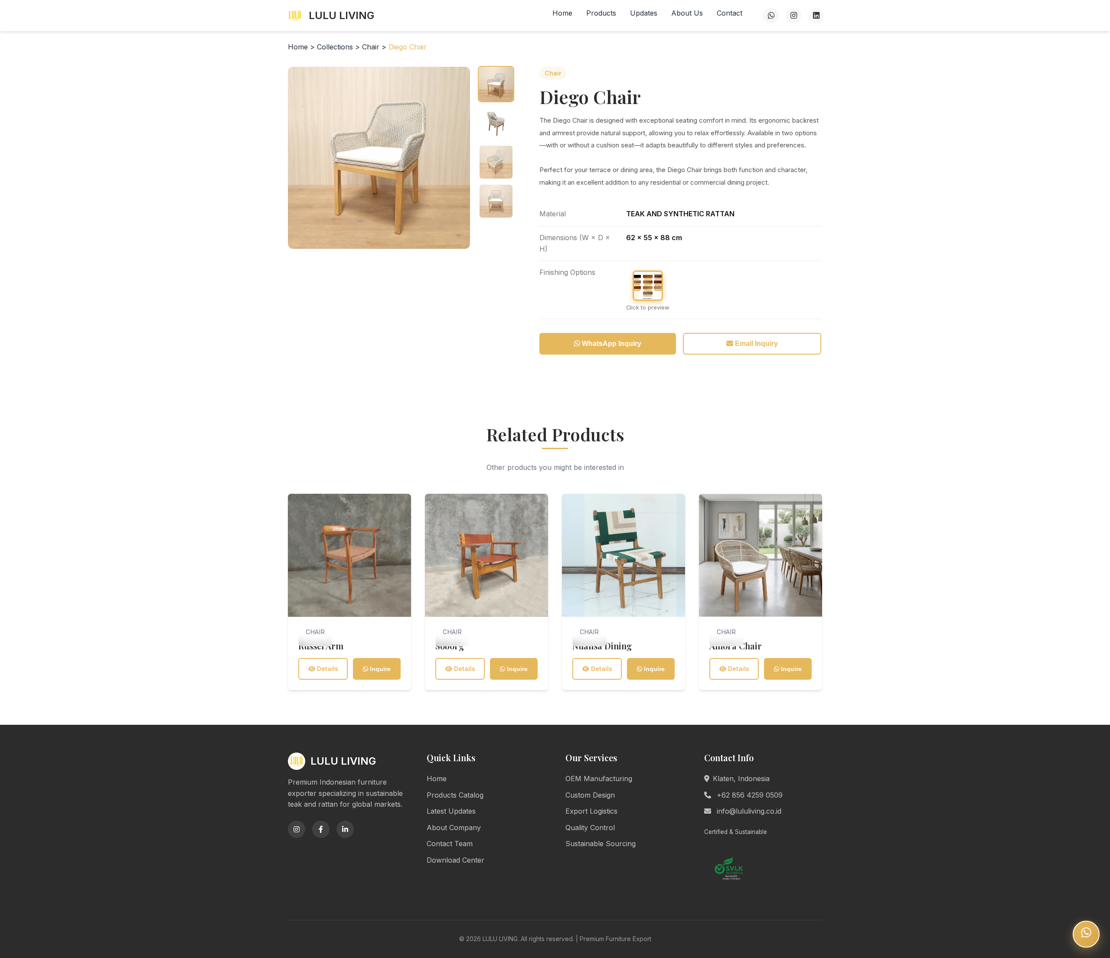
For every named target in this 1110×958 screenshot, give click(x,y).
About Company (454, 827)
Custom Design (590, 795)
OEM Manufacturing (598, 778)
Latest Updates (451, 811)
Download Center (455, 860)
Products (601, 13)
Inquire (379, 668)
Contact (729, 13)
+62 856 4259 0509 (749, 795)
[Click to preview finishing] (648, 285)
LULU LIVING (341, 15)
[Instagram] (793, 15)
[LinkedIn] (816, 15)
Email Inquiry (755, 343)
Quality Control (590, 827)
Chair (372, 46)
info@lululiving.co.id (748, 811)
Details (326, 668)
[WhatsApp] (771, 15)
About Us (687, 13)
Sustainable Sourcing (600, 843)
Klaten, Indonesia (741, 778)
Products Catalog (455, 795)
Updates (643, 13)
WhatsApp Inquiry (610, 343)
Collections (335, 46)
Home (562, 13)
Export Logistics (591, 811)
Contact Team (450, 843)
